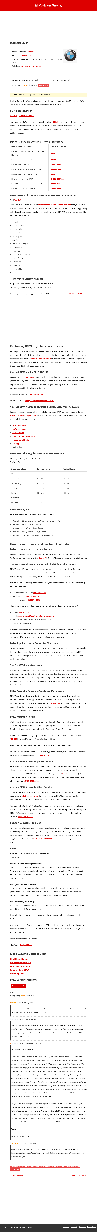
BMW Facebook (19, 429)
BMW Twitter (18, 432)
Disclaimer (82, 1227)
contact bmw (15, 1169)
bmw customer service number (40, 1167)
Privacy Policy (91, 1227)
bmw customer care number (20, 1167)
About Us (66, 1227)
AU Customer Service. (48, 5)
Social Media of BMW (19, 970)
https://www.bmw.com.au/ (30, 66)
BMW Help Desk (17, 973)
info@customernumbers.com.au (39, 400)
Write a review (43, 85)
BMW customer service (20, 962)
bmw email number (58, 1167)
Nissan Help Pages (17, 1175)
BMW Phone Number (79, 1175)
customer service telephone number (54, 204)
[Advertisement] (48, 27)
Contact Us (74, 1227)
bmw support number (73, 1167)
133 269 (13, 115)
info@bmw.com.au (25, 55)
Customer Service (26, 115)
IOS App (15, 443)
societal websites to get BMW (23, 415)
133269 (30, 51)
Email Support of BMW (20, 966)
